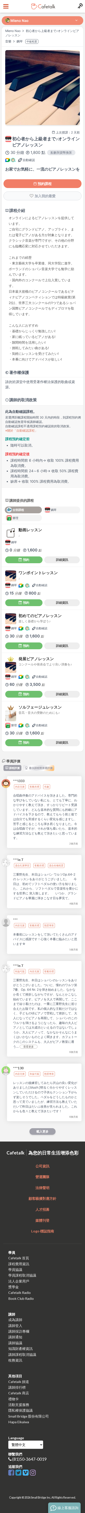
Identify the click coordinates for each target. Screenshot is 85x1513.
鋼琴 (20, 41)
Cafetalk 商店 (18, 1393)
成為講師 (15, 1320)
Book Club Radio (21, 1298)
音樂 (8, 41)
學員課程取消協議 (22, 1275)
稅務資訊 (15, 1360)
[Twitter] (19, 1473)
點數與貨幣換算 (61, 152)
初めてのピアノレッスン (40, 615)
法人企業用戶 (18, 1281)
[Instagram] (33, 1473)
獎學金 (13, 1287)
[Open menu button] (5, 6)
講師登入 (15, 1325)
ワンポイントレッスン (38, 572)
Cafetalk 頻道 (18, 1381)
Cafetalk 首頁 (18, 1258)
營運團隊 (42, 1177)
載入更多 (42, 1131)
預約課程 (45, 183)
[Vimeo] (26, 1473)
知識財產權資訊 (20, 1348)
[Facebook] (11, 1473)
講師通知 (15, 1337)
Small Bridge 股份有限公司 (28, 1416)
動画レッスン (30, 530)
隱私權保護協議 (20, 1410)
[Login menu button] (79, 6)
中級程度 (32, 41)
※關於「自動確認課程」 (21, 430)
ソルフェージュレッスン (40, 707)
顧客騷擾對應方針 (42, 1198)
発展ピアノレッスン (36, 658)
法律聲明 (42, 1188)
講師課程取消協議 (22, 1354)
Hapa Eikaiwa (18, 1422)
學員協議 (15, 1269)
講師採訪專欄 (18, 1331)
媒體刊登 (42, 1220)
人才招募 (42, 1209)
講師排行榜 (17, 1387)
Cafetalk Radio (19, 1292)
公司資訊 (42, 1166)
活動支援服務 (18, 1404)
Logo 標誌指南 (42, 1231)
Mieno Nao (12, 31)
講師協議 (15, 1343)
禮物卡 (13, 1399)
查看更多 (28, 1046)
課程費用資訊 (18, 1264)
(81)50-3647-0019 (29, 1459)
